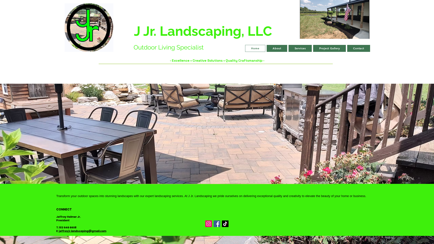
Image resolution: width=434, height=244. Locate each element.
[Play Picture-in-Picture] (359, 34)
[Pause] (304, 34)
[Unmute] (310, 34)
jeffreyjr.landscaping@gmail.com (82, 231)
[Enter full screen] (365, 34)
